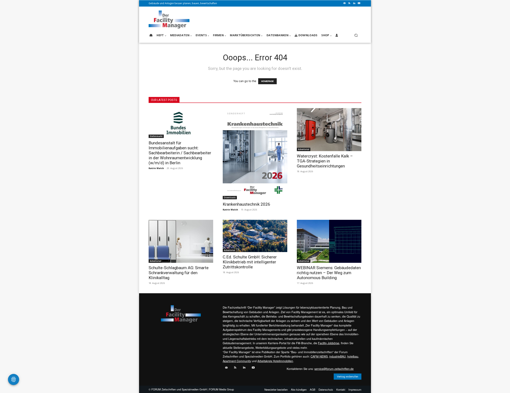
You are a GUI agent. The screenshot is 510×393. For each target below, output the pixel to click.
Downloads (230, 197)
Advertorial (303, 149)
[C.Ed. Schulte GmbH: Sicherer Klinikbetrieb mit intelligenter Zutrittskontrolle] (255, 236)
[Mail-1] (344, 3)
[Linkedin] (354, 3)
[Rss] (349, 3)
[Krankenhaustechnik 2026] (255, 153)
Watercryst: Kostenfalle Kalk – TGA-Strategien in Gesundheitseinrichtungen (325, 161)
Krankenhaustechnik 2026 (246, 204)
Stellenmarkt (156, 136)
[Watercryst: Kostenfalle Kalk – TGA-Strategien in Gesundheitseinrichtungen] (329, 129)
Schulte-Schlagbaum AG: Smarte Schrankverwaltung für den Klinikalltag (179, 272)
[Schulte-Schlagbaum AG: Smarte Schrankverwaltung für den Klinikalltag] (181, 241)
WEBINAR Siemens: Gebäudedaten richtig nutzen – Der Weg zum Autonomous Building (329, 272)
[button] (356, 35)
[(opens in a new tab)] (181, 123)
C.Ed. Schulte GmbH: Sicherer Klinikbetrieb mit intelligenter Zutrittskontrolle (250, 262)
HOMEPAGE (267, 81)
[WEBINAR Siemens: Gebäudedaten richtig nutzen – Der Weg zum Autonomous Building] (329, 241)
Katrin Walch (156, 168)
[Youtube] (359, 3)
